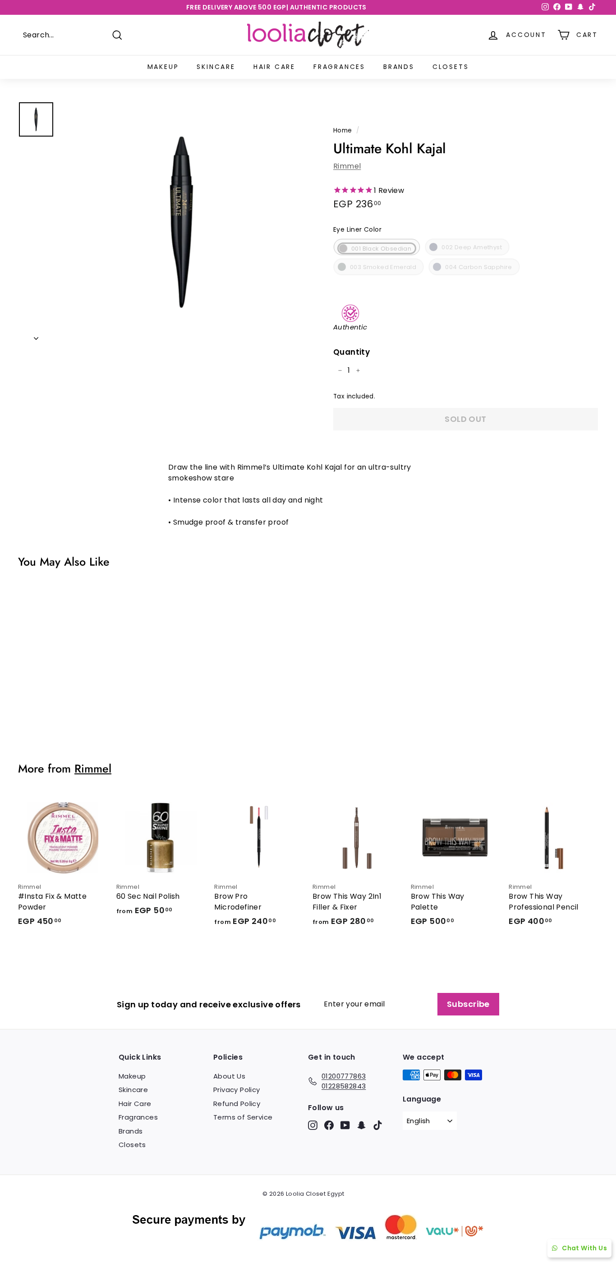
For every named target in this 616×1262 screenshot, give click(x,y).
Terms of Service (242, 1117)
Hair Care (274, 66)
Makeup (163, 66)
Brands (398, 66)
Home (342, 130)
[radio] (377, 247)
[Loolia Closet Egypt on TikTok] (377, 1125)
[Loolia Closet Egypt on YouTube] (345, 1125)
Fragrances (339, 66)
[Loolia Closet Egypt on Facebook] (329, 1125)
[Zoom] (182, 222)
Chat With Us (584, 1248)
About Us (229, 1076)
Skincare (216, 66)
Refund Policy (236, 1103)
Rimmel (347, 166)
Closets (450, 66)
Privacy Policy (236, 1089)
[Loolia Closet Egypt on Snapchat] (361, 1125)
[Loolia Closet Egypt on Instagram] (312, 1125)
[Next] (36, 335)
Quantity (351, 352)
